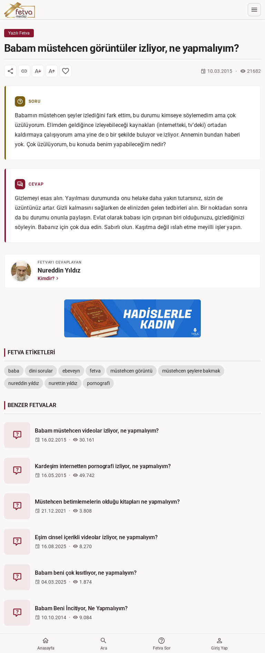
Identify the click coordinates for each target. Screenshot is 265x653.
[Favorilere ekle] (65, 71)
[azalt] (38, 71)
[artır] (52, 71)
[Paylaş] (10, 71)
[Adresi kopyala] (24, 71)
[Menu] (254, 9)
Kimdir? (46, 278)
